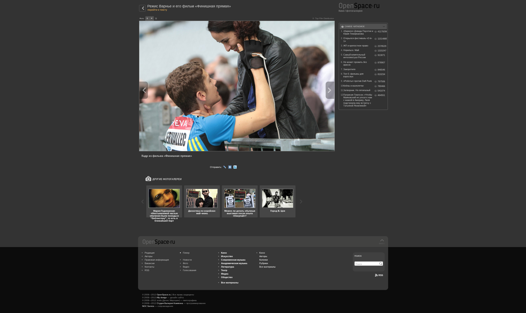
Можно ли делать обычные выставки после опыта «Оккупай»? (239, 213)
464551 (381, 95)
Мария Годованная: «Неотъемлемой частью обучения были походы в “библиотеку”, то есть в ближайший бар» (164, 216)
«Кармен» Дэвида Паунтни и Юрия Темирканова (358, 32)
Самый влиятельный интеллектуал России (354, 56)
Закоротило (349, 69)
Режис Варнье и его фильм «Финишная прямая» (189, 6)
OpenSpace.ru (164, 294)
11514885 (382, 38)
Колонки (263, 260)
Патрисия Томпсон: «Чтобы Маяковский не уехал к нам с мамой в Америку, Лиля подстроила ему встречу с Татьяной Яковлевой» (357, 100)
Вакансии (150, 263)
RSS (147, 270)
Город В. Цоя (277, 211)
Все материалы (267, 267)
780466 (381, 86)
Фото (185, 263)
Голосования (189, 270)
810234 (381, 74)
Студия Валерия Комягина (170, 303)
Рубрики (263, 263)
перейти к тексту (157, 9)
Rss (380, 275)
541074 (381, 90)
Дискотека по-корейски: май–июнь (202, 212)
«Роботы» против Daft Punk (357, 81)
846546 (381, 69)
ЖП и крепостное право (355, 45)
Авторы (148, 256)
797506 (381, 81)
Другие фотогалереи (167, 179)
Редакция (150, 253)
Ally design (162, 297)
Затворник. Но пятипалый (356, 90)
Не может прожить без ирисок (355, 63)
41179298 (382, 31)
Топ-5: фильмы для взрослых (353, 75)
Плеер (186, 253)
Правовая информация (157, 260)
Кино (341, 10)
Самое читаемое (355, 26)
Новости (187, 260)
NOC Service (148, 306)
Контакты (149, 267)
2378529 (382, 46)
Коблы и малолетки (353, 85)
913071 (381, 55)
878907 (381, 62)
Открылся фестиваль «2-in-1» (357, 39)
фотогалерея (354, 10)
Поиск (358, 256)
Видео (186, 267)
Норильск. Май (351, 50)
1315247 (382, 50)
